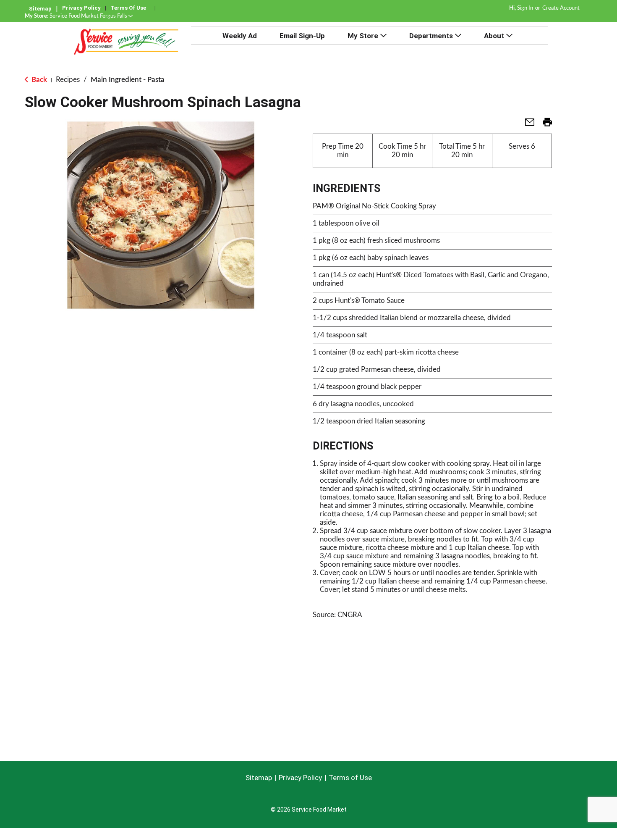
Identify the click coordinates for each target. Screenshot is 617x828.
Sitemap (40, 8)
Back (38, 79)
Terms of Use (128, 8)
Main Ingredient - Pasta (128, 79)
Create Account (561, 8)
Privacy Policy (81, 8)
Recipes (68, 79)
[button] (91, 16)
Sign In (525, 8)
